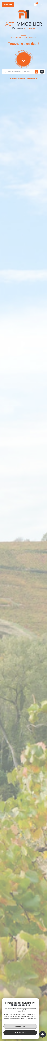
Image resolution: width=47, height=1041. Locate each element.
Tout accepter (20, 1033)
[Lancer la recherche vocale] (23, 59)
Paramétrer (20, 1026)
